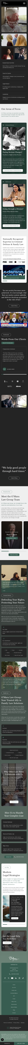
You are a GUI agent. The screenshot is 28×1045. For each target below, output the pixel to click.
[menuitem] (5, 978)
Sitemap (22, 1022)
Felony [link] (8, 652)
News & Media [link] (14, 1007)
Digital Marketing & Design (15, 1028)
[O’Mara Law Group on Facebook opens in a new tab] (5, 978)
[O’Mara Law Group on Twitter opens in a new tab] (8, 978)
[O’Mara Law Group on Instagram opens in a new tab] (19, 978)
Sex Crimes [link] (7, 655)
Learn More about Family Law (11, 225)
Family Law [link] (14, 990)
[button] (2, 1039)
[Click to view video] (14, 320)
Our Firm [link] (14, 987)
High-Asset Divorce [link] (14, 750)
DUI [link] (6, 650)
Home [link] (14, 984)
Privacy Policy (17, 1022)
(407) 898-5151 (9, 1038)
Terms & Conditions (8, 1022)
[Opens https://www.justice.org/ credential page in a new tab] (10, 386)
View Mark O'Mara (12, 538)
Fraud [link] (13, 650)
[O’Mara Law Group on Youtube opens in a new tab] (12, 978)
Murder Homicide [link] (17, 652)
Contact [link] (14, 1012)
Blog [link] (14, 1009)
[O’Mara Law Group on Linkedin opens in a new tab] (15, 978)
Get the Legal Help (11, 937)
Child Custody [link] (8, 755)
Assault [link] (20, 650)
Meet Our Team (14, 554)
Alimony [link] (20, 752)
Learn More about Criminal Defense (12, 170)
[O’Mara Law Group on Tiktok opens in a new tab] (23, 978)
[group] (14, 272)
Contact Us (14, 801)
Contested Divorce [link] (10, 752)
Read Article (14, 918)
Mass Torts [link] (14, 1001)
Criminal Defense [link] (14, 993)
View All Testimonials (8, 343)
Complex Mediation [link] (19, 755)
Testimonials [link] (14, 1004)
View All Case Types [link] (19, 655)
